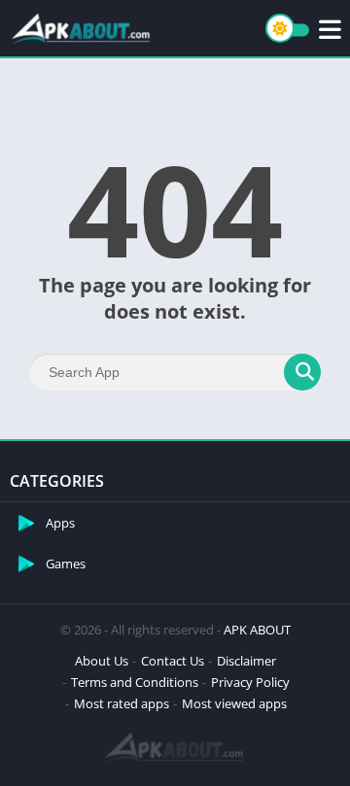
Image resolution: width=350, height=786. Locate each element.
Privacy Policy (250, 682)
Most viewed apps (234, 703)
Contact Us (172, 660)
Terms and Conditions (134, 682)
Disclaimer (246, 660)
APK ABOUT (257, 629)
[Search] (302, 372)
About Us (101, 660)
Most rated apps (121, 703)
